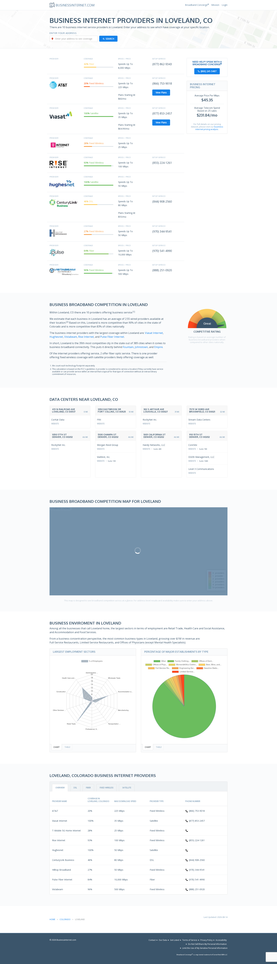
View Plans (161, 92)
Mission (215, 4)
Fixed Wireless (106, 787)
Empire (158, 347)
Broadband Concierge (197, 4)
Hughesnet (56, 337)
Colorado (65, 919)
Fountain (128, 347)
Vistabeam (70, 337)
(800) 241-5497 (208, 71)
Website (55, 423)
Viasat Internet (154, 333)
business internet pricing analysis (209, 128)
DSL (75, 787)
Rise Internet (86, 337)
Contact (152, 940)
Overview (60, 787)
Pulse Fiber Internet (112, 337)
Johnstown (141, 347)
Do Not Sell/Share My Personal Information (207, 944)
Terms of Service (189, 940)
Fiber (88, 787)
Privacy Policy (206, 940)
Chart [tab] (56, 747)
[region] (138, 551)
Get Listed (174, 940)
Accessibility (221, 940)
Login (224, 4)
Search (110, 38)
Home (52, 919)
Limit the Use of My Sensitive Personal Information (204, 948)
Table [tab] (67, 747)
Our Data (163, 940)
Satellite (126, 787)
